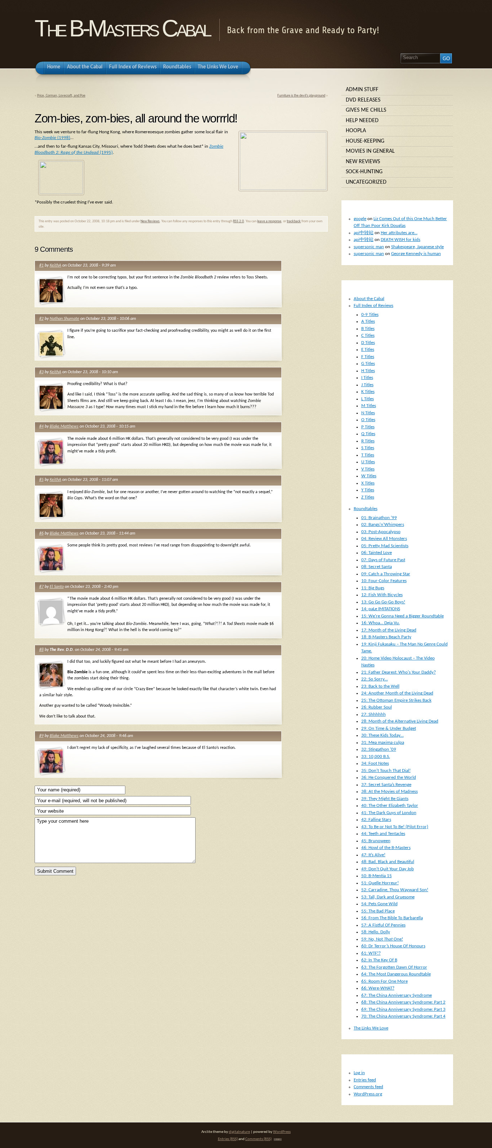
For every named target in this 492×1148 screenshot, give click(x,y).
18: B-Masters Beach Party (386, 637)
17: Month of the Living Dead (388, 630)
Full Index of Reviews (373, 305)
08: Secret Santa (376, 566)
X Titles (368, 483)
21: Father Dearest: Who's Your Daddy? (398, 672)
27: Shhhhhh (373, 714)
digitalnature (239, 1132)
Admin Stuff (362, 90)
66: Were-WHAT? (377, 988)
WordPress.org (368, 1094)
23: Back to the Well (380, 686)
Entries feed (365, 1080)
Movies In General (370, 151)
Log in (359, 1073)
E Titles (367, 349)
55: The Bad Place (378, 911)
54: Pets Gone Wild (379, 904)
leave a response (269, 221)
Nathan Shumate (64, 319)
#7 (41, 587)
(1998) (52, 137)
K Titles (368, 391)
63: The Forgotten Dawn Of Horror (394, 967)
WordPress (282, 1132)
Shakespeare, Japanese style (417, 247)
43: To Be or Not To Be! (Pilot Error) (394, 827)
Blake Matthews (64, 426)
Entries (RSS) (228, 1139)
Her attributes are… (399, 233)
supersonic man (369, 247)
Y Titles (367, 490)
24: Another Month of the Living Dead (397, 693)
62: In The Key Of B (379, 960)
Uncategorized (366, 182)
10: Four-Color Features (384, 581)
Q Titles (368, 434)
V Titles (368, 469)
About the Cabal (369, 298)
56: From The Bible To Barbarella (392, 918)
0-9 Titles (370, 314)
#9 (41, 736)
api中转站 (364, 233)
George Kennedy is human (416, 253)
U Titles (368, 462)
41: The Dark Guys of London (388, 812)
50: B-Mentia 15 (376, 876)
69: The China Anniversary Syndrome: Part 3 (403, 1009)
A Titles (368, 321)
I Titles (367, 377)
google (360, 218)
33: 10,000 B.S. (375, 756)
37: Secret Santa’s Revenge (386, 784)
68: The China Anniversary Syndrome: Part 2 (403, 1002)
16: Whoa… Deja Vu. (380, 623)
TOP (277, 1139)
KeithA (55, 265)
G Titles (368, 363)
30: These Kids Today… (382, 735)
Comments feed (368, 1087)
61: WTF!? (371, 953)
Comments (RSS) (258, 1139)
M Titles (368, 405)
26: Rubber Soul (376, 707)
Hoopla (356, 131)
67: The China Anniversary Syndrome (396, 995)
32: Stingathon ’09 (378, 749)
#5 (41, 480)
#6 (41, 533)
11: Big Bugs (372, 588)
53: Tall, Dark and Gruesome (388, 897)
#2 (41, 319)
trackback (294, 221)
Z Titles (367, 497)
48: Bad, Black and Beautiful (387, 861)
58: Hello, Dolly (375, 932)
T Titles (367, 455)
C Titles (368, 335)
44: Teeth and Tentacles (383, 833)
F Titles (367, 356)
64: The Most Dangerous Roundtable (396, 974)
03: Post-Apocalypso (381, 532)
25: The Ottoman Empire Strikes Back (396, 700)
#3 (41, 372)
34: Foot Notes (375, 763)
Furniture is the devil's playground (301, 96)
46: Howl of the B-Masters (386, 847)
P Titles (368, 427)
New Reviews (150, 221)
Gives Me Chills (366, 110)
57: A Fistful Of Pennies (383, 925)
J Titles (367, 385)
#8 (41, 650)
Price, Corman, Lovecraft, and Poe (61, 96)
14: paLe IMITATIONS (380, 609)
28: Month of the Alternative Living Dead (399, 721)
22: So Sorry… (374, 679)
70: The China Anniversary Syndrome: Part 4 (403, 1016)
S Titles (367, 448)
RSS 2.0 (238, 221)
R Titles (368, 441)
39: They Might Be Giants (384, 798)
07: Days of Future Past (383, 560)
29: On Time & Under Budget (388, 728)
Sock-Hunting (364, 172)
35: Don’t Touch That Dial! (386, 770)
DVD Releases (363, 100)
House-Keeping (365, 141)
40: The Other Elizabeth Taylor (389, 805)
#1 (41, 265)
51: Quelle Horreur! (380, 883)
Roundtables (365, 508)
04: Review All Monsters (384, 538)
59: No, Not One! (382, 939)
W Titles (368, 476)
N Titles (368, 413)
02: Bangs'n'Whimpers (382, 524)
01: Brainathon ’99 (379, 517)
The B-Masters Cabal (122, 28)
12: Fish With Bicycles (382, 595)
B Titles (368, 328)
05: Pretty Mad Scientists (384, 546)
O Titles (368, 419)
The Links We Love (371, 1028)
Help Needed (362, 121)
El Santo (57, 587)
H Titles (368, 370)
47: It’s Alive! (373, 855)
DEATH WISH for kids (400, 239)
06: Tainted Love (376, 552)
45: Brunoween (375, 841)
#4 (41, 426)
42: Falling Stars (376, 819)
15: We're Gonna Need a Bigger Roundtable (402, 616)
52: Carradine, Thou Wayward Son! (394, 890)
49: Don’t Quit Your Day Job (387, 869)
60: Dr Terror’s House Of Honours (393, 946)
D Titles (368, 342)
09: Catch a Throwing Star (385, 574)
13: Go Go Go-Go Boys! (383, 602)
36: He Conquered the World (388, 777)
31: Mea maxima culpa (382, 742)
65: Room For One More (384, 981)
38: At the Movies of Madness (389, 791)
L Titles (367, 399)
